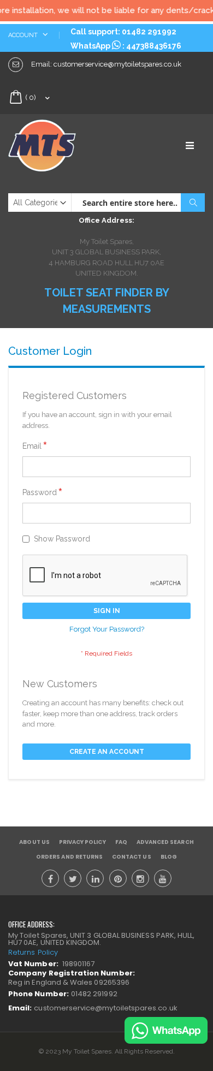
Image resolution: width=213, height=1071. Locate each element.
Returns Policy (33, 952)
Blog (169, 857)
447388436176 (153, 45)
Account (23, 35)
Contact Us (131, 857)
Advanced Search (165, 842)
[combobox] (138, 202)
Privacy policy (82, 842)
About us (34, 842)
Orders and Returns (69, 857)
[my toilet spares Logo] (57, 145)
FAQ (121, 842)
